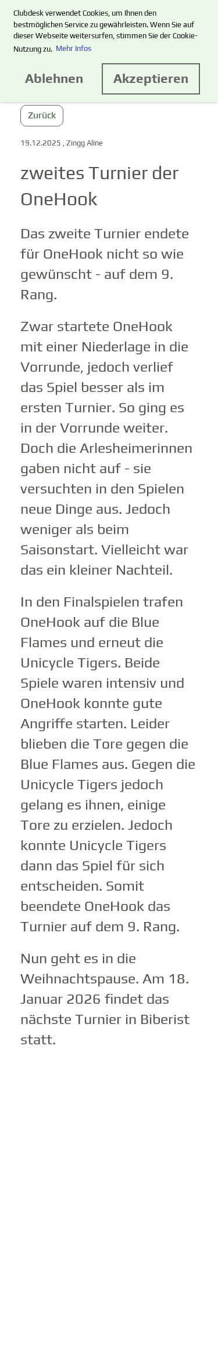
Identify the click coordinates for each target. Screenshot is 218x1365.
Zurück (42, 115)
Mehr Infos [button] (73, 48)
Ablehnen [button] (54, 78)
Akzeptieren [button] (150, 78)
